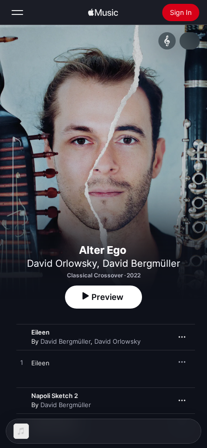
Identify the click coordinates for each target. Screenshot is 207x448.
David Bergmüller (141, 263)
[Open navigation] (17, 12)
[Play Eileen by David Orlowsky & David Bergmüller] (21, 363)
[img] (103, 12)
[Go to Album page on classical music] (167, 41)
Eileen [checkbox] (40, 363)
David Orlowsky (62, 263)
